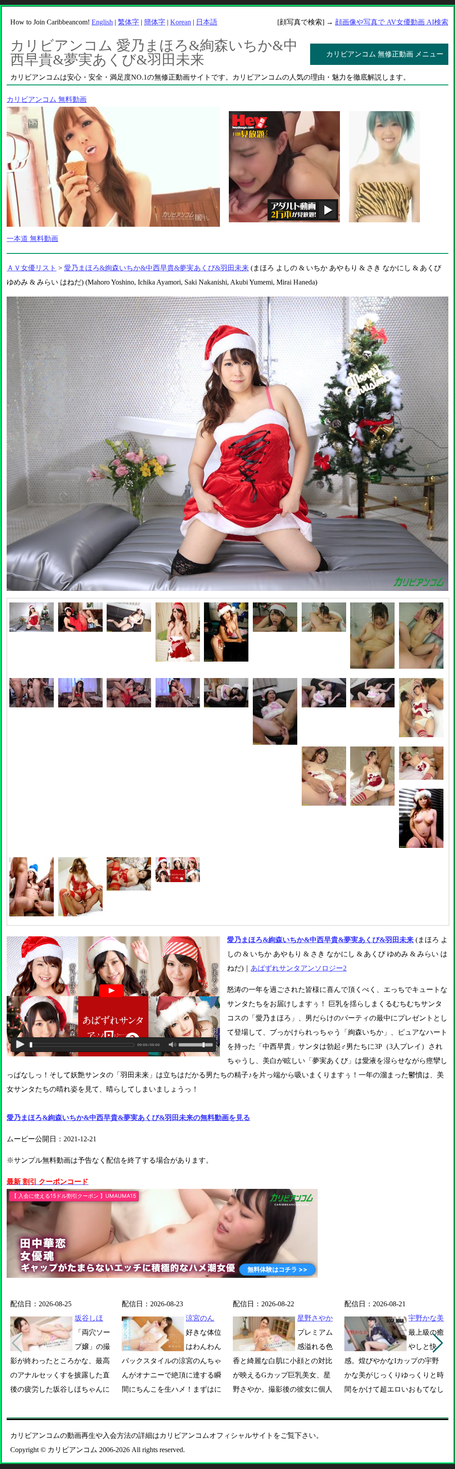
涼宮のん (200, 1318)
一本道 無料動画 (32, 238)
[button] (438, 1343)
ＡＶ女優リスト (31, 268)
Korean (180, 22)
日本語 (206, 22)
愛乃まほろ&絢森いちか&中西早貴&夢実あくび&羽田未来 (156, 268)
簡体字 (154, 22)
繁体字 (128, 22)
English (102, 22)
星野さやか (315, 1318)
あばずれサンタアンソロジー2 (299, 968)
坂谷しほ (89, 1318)
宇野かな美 (426, 1318)
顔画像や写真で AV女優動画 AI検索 (391, 22)
